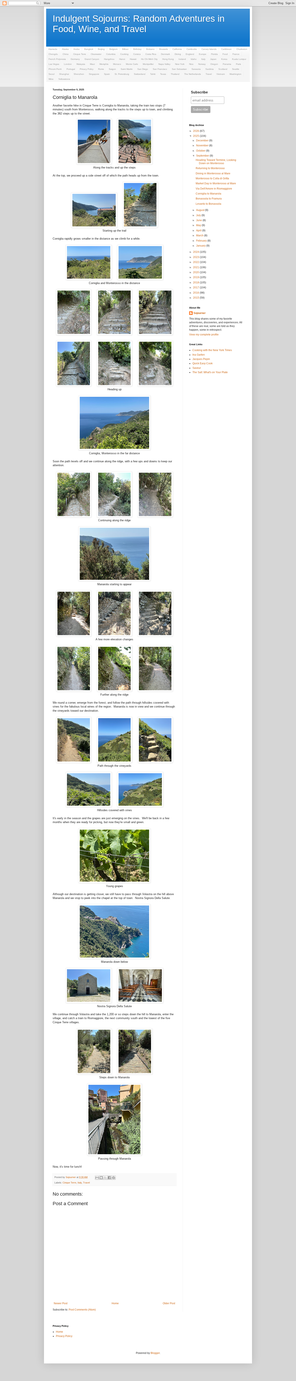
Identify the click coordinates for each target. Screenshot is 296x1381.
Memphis (103, 64)
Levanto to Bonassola (208, 203)
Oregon (214, 64)
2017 (196, 287)
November (202, 145)
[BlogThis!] (101, 1177)
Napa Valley (164, 64)
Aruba (76, 49)
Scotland (222, 69)
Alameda (52, 49)
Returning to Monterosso (210, 168)
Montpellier (148, 64)
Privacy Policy (86, 69)
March (200, 235)
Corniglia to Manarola (208, 193)
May (199, 225)
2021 (196, 267)
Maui (92, 64)
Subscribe (199, 92)
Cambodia (192, 49)
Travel (209, 74)
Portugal (71, 69)
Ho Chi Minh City (149, 59)
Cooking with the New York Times (212, 350)
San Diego (142, 69)
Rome (101, 69)
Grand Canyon (92, 59)
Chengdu (53, 54)
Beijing (101, 49)
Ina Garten (198, 354)
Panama (227, 64)
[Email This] (97, 1177)
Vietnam (220, 74)
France (236, 54)
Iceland (182, 59)
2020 (196, 272)
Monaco (117, 64)
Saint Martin (127, 69)
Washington (235, 74)
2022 (196, 262)
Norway (202, 64)
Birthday (137, 49)
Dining (178, 54)
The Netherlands (192, 74)
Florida (214, 54)
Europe (202, 54)
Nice (191, 64)
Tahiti (152, 74)
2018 (196, 282)
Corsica (137, 54)
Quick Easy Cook (202, 363)
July (199, 215)
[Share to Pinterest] (113, 1177)
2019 (196, 277)
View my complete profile (204, 334)
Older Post (169, 1303)
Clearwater (96, 54)
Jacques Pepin (201, 359)
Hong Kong (168, 59)
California (177, 49)
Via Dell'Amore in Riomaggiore (214, 188)
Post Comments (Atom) (82, 1309)
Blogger (155, 1353)
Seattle (235, 69)
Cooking (124, 54)
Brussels (163, 49)
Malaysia (80, 64)
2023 (196, 257)
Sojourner (200, 313)
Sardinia (209, 69)
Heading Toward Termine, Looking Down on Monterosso (216, 162)
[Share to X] (105, 1177)
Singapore (94, 74)
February (201, 240)
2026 (196, 130)
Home (115, 1303)
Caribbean (226, 49)
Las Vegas (54, 64)
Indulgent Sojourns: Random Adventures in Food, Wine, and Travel (138, 23)
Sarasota (196, 69)
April (199, 230)
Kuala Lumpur (239, 59)
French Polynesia (57, 59)
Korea (224, 59)
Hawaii (133, 59)
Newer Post (60, 1303)
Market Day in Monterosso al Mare (216, 183)
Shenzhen (79, 74)
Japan (213, 59)
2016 (196, 292)
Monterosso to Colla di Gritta (212, 178)
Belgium (113, 49)
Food (225, 54)
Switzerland (139, 74)
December (202, 140)
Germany (75, 59)
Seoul (51, 74)
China (65, 54)
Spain (107, 74)
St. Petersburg (122, 74)
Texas (163, 74)
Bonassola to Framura (209, 198)
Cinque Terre (79, 54)
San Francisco (160, 69)
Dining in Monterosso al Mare (213, 173)
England (190, 54)
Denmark (165, 54)
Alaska (65, 49)
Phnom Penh (55, 69)
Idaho (194, 59)
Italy (203, 59)
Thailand (175, 74)
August (200, 210)
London (68, 64)
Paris (238, 64)
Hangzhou (109, 59)
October (201, 150)
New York (179, 64)
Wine (51, 79)
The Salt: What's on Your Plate (210, 372)
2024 (196, 251)
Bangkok (88, 49)
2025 (196, 135)
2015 (196, 297)
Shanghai (64, 74)
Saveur (196, 367)
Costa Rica (150, 54)
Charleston (241, 49)
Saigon (112, 69)
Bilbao (125, 49)
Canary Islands (209, 49)
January (201, 245)
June (199, 220)
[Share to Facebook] (109, 1177)
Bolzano (150, 49)
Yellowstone (64, 79)
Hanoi (122, 59)
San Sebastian (179, 69)
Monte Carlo (132, 64)
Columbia (110, 54)
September (203, 155)
